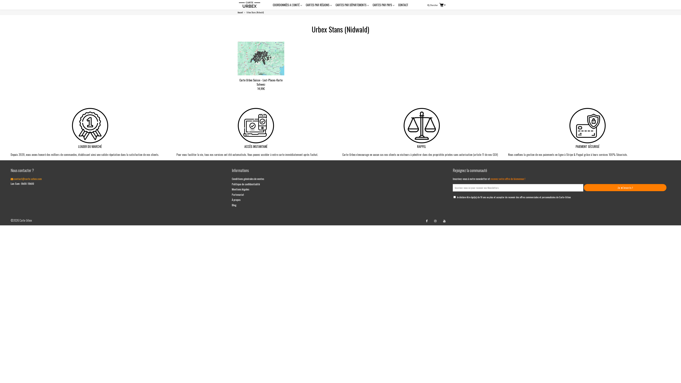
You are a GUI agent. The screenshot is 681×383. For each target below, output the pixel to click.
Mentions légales (240, 189)
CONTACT (403, 5)
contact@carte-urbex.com (27, 179)
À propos (236, 200)
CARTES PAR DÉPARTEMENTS (351, 5)
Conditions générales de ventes (248, 179)
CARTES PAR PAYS (383, 5)
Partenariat (238, 194)
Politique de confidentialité (246, 184)
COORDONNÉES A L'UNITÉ (286, 5)
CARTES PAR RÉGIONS (318, 5)
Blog (234, 205)
